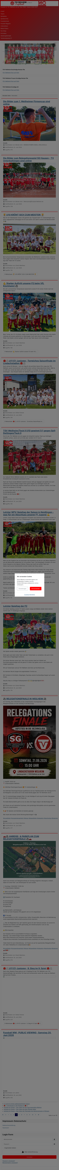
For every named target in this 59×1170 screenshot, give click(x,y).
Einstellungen (22, 588)
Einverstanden (35, 588)
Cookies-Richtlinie (29, 594)
